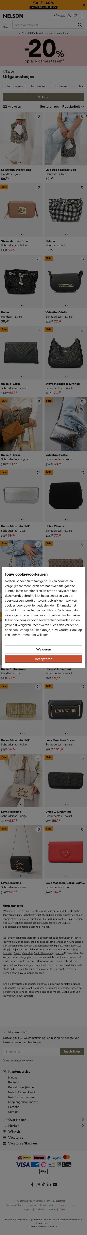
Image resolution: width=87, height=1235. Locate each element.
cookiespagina (23, 630)
